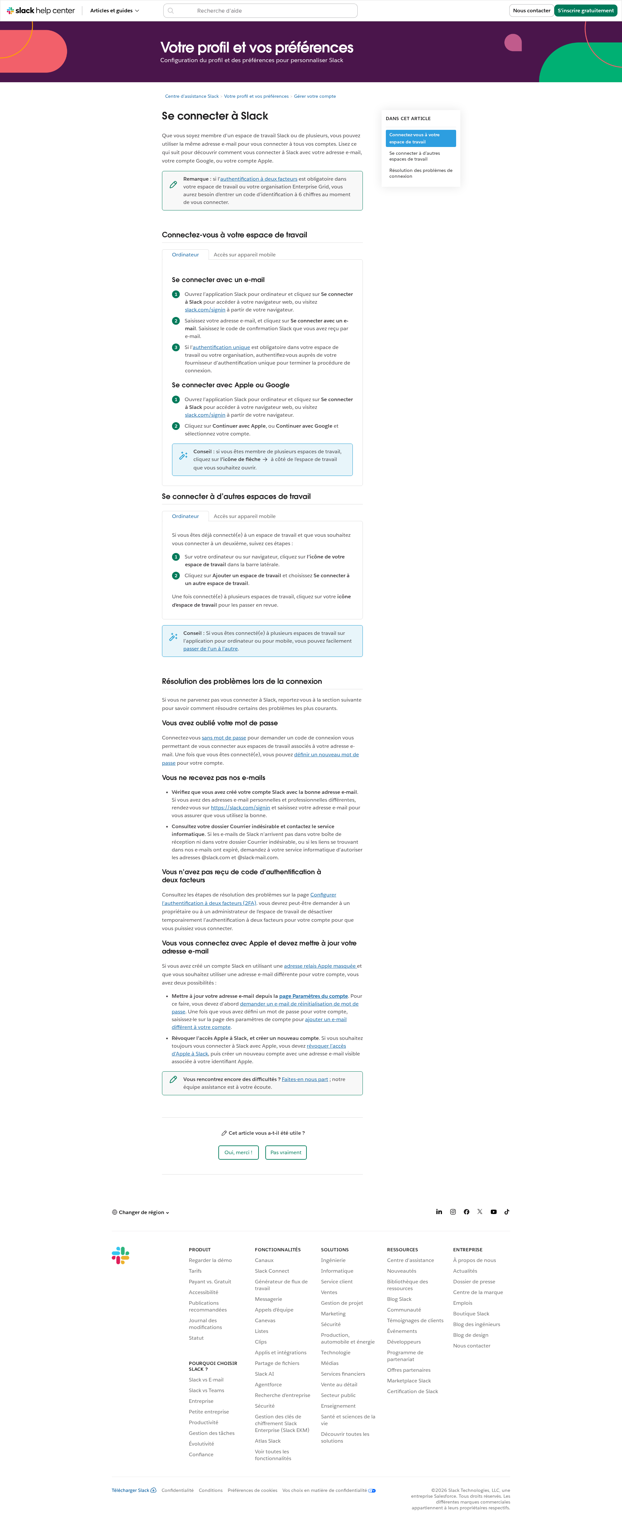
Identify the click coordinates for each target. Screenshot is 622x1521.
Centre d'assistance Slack (192, 96)
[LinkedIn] (439, 1213)
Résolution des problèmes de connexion (421, 173)
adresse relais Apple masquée (320, 966)
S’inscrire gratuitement (586, 10)
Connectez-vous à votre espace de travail (414, 138)
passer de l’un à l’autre (210, 648)
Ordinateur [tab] (185, 254)
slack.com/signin (205, 309)
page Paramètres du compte (313, 996)
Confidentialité (178, 1490)
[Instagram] (453, 1213)
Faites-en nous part (305, 1079)
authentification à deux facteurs (258, 178)
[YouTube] (494, 1213)
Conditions (211, 1490)
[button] (238, 1152)
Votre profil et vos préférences (256, 96)
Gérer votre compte (315, 96)
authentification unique (221, 347)
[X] (480, 1213)
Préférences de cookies (252, 1490)
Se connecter (485, 10)
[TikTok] (507, 1213)
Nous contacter (531, 10)
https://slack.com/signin (240, 807)
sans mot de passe (224, 737)
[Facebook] (466, 1213)
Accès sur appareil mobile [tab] (245, 254)
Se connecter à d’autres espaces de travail (414, 156)
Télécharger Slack (130, 1490)
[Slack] (120, 1355)
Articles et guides (111, 10)
